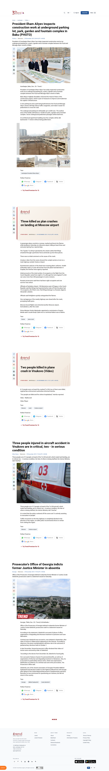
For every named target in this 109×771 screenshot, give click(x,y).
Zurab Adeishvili (45, 682)
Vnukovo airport (38, 408)
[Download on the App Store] (79, 761)
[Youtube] (25, 761)
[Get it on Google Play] (90, 761)
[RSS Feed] (35, 761)
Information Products (72, 737)
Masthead (53, 737)
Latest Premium (38, 737)
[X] (21, 761)
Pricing (68, 735)
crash (30, 408)
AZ (91, 767)
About (52, 735)
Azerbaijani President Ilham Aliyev (30, 173)
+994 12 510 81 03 (17, 749)
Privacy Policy (86, 737)
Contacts (53, 740)
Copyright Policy (87, 740)
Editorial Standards (55, 742)
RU (94, 767)
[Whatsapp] (14, 761)
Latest (36, 735)
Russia (23, 319)
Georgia (23, 682)
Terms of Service (87, 735)
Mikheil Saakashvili (33, 682)
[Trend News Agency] (17, 734)
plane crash (31, 319)
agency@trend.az (17, 750)
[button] (13, 48)
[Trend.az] (18, 13)
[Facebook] (18, 761)
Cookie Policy (86, 742)
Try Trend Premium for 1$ (30, 190)
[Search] (64, 12)
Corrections (53, 745)
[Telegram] (28, 761)
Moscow (23, 408)
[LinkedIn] (32, 761)
